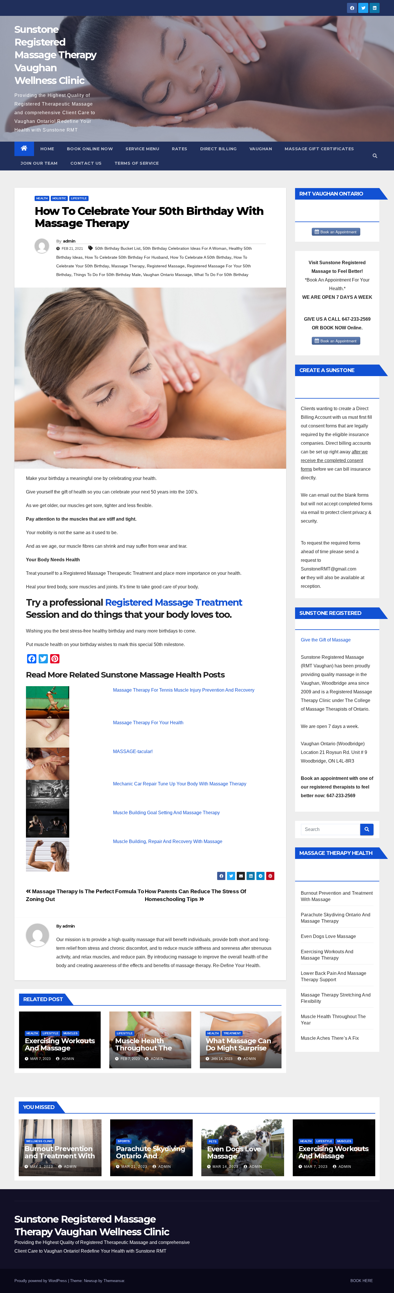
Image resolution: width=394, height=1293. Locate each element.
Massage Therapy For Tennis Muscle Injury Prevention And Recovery (183, 690)
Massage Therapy (128, 266)
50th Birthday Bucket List (117, 248)
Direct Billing (218, 148)
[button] (375, 155)
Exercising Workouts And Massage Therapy (60, 1048)
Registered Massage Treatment (173, 602)
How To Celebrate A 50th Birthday (200, 257)
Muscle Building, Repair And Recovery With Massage (167, 841)
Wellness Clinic (39, 1141)
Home (47, 148)
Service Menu (142, 148)
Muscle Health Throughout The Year (143, 1048)
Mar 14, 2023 (226, 1167)
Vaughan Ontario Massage (167, 274)
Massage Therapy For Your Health (148, 722)
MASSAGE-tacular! (133, 751)
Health (42, 198)
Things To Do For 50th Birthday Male (107, 274)
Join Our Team (39, 163)
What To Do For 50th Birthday (221, 274)
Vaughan (260, 148)
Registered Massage (166, 266)
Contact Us (86, 163)
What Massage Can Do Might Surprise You (238, 1048)
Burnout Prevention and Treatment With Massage (60, 1155)
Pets (213, 1141)
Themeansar (114, 1281)
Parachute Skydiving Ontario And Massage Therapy (150, 1155)
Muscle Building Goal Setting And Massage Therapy (166, 812)
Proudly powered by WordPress (41, 1281)
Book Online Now (90, 148)
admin (69, 241)
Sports (124, 1141)
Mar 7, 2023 (316, 1167)
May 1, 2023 (41, 1167)
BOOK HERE (361, 1281)
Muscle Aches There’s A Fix (330, 1038)
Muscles (70, 1033)
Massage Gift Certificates (319, 148)
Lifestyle (79, 198)
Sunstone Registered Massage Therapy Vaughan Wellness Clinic (55, 55)
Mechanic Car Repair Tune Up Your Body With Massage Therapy (179, 783)
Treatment (232, 1033)
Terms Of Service (137, 163)
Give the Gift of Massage (326, 639)
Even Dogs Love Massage (328, 936)
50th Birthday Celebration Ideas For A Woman (184, 248)
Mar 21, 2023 (134, 1167)
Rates (179, 148)
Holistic (59, 198)
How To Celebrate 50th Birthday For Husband (126, 257)
